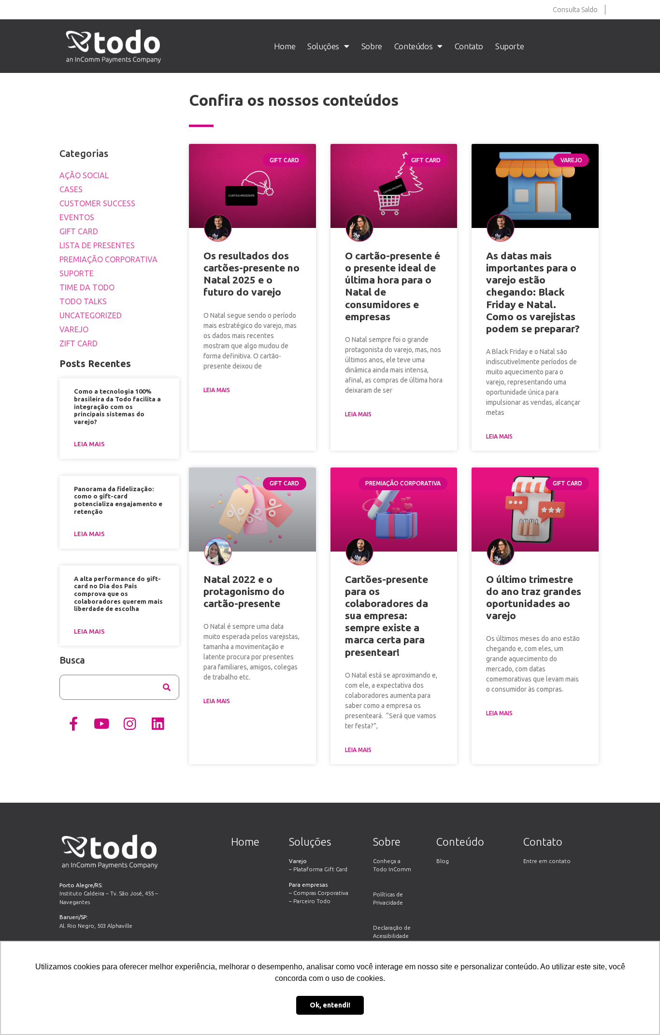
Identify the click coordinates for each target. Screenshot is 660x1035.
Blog (442, 861)
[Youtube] (101, 723)
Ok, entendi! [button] (330, 1005)
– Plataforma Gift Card (318, 869)
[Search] (166, 687)
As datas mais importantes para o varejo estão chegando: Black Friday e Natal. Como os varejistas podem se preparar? (533, 292)
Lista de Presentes (97, 245)
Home (284, 46)
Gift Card (78, 231)
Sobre (371, 46)
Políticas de (388, 894)
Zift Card (78, 343)
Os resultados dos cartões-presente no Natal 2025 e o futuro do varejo (251, 274)
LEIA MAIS (216, 390)
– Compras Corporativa (318, 893)
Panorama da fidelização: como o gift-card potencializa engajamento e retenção (118, 500)
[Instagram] (129, 723)
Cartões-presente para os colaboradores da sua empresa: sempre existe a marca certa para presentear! (386, 615)
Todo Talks (83, 301)
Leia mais (89, 443)
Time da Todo (87, 287)
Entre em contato (547, 861)
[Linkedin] (157, 723)
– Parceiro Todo (309, 901)
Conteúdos (413, 46)
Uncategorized (90, 315)
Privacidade (388, 902)
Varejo (73, 329)
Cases (71, 189)
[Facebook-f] (73, 723)
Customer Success (97, 203)
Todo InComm (392, 869)
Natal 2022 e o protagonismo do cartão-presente (244, 591)
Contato (469, 46)
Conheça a (387, 861)
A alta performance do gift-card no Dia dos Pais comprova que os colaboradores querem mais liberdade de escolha (118, 593)
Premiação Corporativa (108, 259)
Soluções (323, 46)
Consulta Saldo (575, 10)
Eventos (76, 217)
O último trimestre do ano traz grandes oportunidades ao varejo (533, 597)
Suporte (509, 46)
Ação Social (84, 175)
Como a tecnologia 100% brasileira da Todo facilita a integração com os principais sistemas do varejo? (117, 406)
